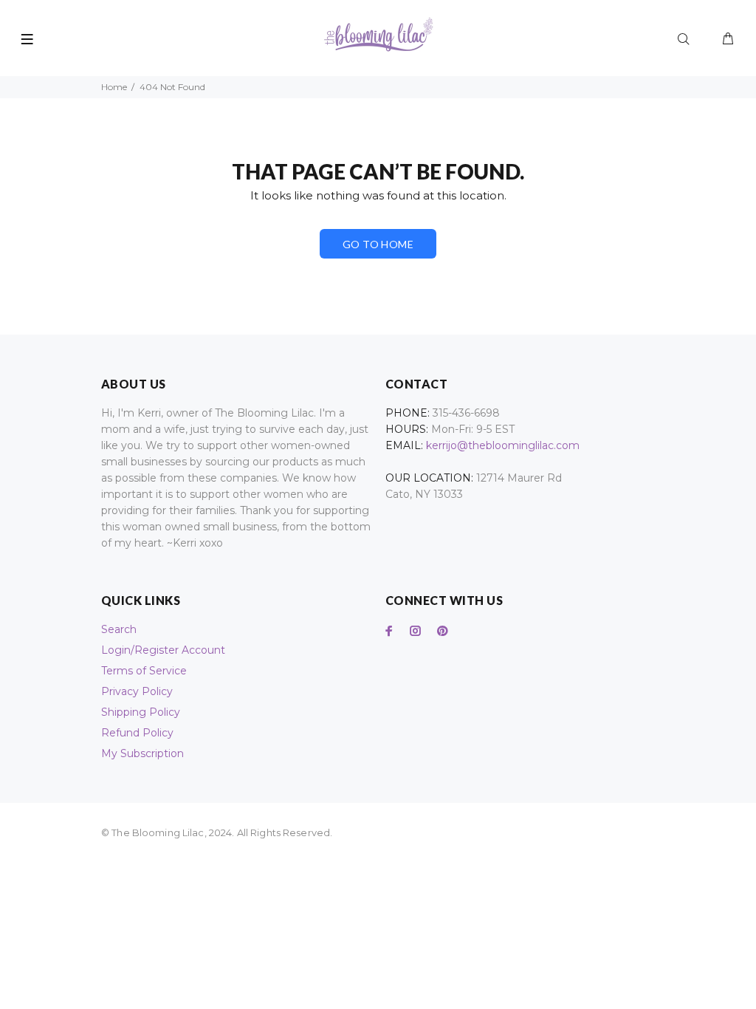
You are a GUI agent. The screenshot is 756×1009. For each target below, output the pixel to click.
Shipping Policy (140, 712)
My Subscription (142, 753)
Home (114, 86)
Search (119, 629)
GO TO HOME (378, 244)
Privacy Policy (137, 691)
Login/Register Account (163, 650)
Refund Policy (137, 732)
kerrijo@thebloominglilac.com (503, 445)
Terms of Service (144, 670)
